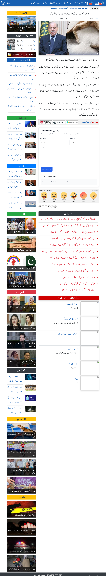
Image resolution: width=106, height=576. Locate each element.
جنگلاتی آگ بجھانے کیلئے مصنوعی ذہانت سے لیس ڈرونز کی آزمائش (15, 391)
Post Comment (46, 169)
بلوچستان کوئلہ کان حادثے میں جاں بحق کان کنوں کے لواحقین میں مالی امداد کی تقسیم (15, 149)
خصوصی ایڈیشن (74, 3)
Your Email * (72, 138)
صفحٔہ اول (33, 3)
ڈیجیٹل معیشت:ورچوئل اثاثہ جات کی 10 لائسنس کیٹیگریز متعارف (21, 68)
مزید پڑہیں (67, 213)
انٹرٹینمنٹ (19, 292)
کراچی (32, 49)
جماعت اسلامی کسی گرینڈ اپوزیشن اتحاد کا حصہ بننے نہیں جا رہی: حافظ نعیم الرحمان (15, 138)
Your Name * (43, 138)
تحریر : (77, 338)
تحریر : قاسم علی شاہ (74, 368)
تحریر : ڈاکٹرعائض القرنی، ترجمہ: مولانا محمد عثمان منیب (67, 353)
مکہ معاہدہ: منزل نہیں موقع (71, 319)
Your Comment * (45, 148)
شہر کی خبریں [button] (59, 3)
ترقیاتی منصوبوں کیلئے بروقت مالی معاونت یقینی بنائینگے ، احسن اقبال (20, 108)
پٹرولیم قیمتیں (53, 8)
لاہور (32, 41)
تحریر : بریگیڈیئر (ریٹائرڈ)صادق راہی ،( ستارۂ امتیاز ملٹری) (66, 323)
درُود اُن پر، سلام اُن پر (72, 349)
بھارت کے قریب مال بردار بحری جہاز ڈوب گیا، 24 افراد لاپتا (15, 207)
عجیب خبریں (20, 419)
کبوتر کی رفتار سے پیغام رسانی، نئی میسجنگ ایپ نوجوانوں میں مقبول (15, 402)
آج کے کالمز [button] (52, 3)
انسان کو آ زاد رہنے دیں (72, 304)
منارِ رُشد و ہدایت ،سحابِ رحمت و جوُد (68, 334)
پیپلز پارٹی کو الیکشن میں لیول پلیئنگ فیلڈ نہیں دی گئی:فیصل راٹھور (21, 99)
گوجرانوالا (19, 45)
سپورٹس (19, 214)
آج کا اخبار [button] (45, 3)
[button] (9, 24)
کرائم (19, 497)
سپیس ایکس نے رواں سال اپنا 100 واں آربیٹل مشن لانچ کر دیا (15, 412)
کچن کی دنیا (75, 379)
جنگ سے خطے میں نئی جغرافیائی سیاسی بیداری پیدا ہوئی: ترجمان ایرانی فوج (15, 176)
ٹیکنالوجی (19, 370)
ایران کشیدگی (73, 8)
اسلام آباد (31, 45)
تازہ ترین (39, 3)
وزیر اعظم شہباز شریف (83, 8)
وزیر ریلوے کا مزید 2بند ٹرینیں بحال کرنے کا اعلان (21, 84)
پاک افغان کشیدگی (63, 8)
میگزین (81, 3)
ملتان (20, 49)
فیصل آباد (19, 41)
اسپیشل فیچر (66, 3)
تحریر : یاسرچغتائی (74, 308)
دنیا (20, 166)
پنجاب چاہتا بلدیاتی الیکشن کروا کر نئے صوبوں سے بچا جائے (21, 77)
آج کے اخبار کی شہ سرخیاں (20, 60)
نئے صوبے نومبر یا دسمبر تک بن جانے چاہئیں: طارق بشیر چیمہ (15, 128)
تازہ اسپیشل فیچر (20, 13)
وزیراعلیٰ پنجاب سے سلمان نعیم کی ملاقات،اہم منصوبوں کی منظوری (20, 90)
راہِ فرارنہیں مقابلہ (73, 364)
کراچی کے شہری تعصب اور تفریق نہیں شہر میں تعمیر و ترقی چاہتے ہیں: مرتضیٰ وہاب (15, 159)
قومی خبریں (19, 118)
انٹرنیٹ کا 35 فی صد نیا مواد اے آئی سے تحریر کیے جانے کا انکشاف (15, 381)
